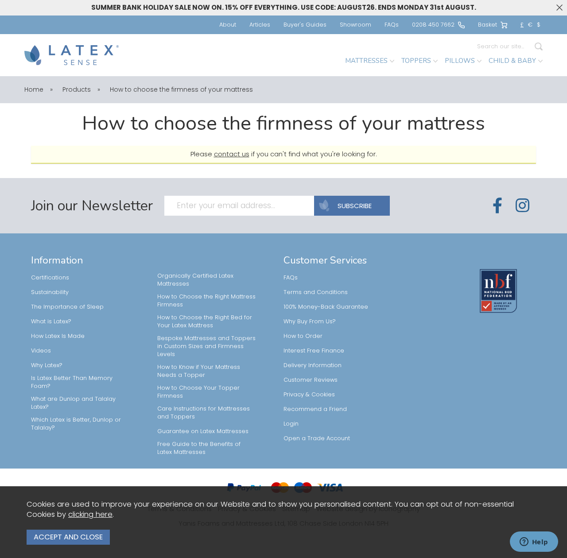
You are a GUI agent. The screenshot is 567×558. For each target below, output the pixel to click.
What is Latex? (51, 321)
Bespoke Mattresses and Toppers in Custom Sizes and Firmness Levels (206, 346)
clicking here (90, 514)
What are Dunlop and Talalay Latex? (73, 403)
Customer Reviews (311, 380)
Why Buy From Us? (310, 321)
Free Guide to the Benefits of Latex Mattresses (199, 448)
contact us (231, 154)
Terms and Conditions (316, 292)
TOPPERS (416, 60)
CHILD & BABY (512, 60)
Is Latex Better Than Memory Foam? (72, 382)
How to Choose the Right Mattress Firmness (206, 300)
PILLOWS (460, 60)
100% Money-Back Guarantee (326, 306)
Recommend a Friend (315, 409)
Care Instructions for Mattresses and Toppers (203, 412)
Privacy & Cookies (309, 394)
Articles (259, 24)
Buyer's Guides (305, 24)
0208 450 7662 (433, 24)
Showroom (355, 24)
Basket (487, 24)
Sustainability (50, 292)
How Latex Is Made (58, 336)
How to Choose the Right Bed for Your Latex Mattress (204, 321)
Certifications (50, 277)
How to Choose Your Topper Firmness (198, 391)
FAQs (391, 24)
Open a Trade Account (317, 438)
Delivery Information (313, 365)
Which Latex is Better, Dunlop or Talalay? (76, 423)
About (227, 24)
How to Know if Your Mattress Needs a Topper (198, 371)
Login (291, 423)
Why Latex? (46, 365)
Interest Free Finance (314, 350)
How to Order (303, 336)
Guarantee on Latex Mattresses (203, 431)
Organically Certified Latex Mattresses (195, 279)
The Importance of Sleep (67, 306)
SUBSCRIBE (355, 205)
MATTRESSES (366, 60)
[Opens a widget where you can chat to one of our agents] (533, 542)
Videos (41, 350)
